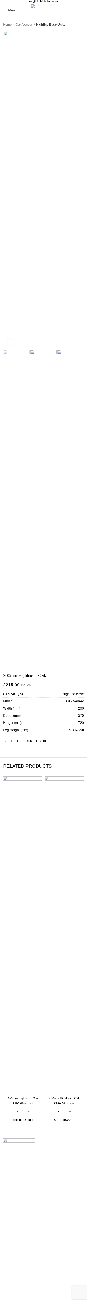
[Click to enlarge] (10, 342)
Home (7, 24)
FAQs (7, 1254)
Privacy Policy (13, 1270)
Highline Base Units (50, 24)
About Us (10, 1246)
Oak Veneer (24, 24)
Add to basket (37, 741)
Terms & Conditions (18, 1278)
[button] (23, 1120)
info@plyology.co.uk (19, 1221)
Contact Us (12, 1197)
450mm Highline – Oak (23, 1098)
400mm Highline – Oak (64, 1098)
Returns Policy (14, 1262)
